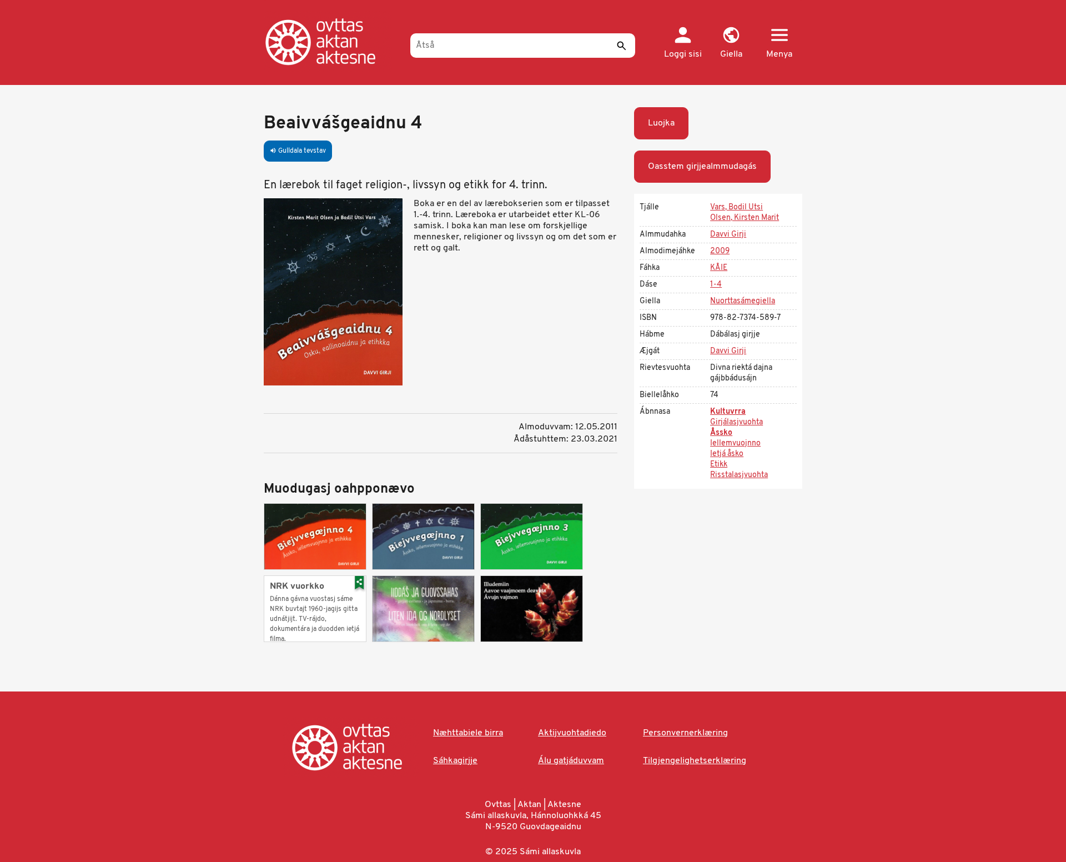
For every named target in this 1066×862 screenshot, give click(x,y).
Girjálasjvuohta (736, 422)
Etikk (718, 464)
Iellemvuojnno (735, 443)
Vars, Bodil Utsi (736, 207)
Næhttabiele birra (468, 733)
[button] (731, 43)
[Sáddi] (621, 45)
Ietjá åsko (726, 454)
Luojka (661, 123)
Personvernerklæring (685, 733)
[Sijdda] (332, 41)
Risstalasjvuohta (739, 475)
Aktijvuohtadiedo (572, 733)
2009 (720, 251)
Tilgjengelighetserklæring (694, 760)
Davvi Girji (728, 234)
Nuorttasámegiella (742, 301)
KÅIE (718, 268)
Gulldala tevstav (298, 151)
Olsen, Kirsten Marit (744, 218)
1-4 (716, 284)
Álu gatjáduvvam (571, 760)
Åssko (721, 433)
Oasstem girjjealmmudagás (702, 166)
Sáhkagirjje (455, 760)
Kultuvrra (728, 412)
